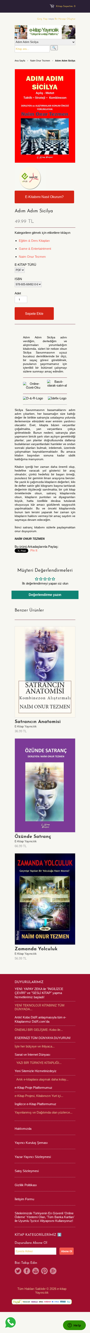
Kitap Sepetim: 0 (65, 6)
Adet (18, 293)
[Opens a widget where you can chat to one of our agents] (74, 1325)
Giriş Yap (42, 19)
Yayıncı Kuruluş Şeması (31, 1142)
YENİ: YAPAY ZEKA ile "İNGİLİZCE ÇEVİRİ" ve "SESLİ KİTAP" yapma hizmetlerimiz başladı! (39, 993)
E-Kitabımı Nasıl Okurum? (44, 197)
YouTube (35, 1271)
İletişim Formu (24, 1199)
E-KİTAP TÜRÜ (25, 264)
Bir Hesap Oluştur (65, 19)
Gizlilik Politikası (26, 1185)
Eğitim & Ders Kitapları (34, 240)
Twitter (18, 1271)
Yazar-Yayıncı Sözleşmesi (33, 1157)
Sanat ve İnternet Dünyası (32, 1054)
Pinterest (44, 1271)
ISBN (18, 279)
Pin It (33, 550)
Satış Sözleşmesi (27, 1171)
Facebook (26, 1271)
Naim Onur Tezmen (40, 60)
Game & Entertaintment (35, 248)
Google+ (53, 1271)
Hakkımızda (23, 1128)
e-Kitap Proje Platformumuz (33, 1087)
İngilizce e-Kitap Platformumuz (35, 1104)
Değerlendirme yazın (45, 595)
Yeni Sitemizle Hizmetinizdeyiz (36, 1071)
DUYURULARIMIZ (29, 982)
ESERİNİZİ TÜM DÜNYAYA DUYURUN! (43, 1038)
